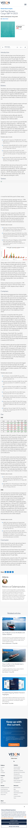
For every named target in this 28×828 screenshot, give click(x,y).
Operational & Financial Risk (19, 772)
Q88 (2, 782)
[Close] (24, 806)
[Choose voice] (25, 47)
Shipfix (2, 779)
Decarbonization (17, 767)
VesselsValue (3, 781)
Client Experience (4, 789)
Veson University (4, 792)
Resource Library (17, 787)
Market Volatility (17, 768)
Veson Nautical (5, 3)
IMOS (2, 777)
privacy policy (17, 736)
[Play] (3, 47)
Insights (2, 770)
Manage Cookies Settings (14, 826)
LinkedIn (5, 572)
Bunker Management (18, 780)
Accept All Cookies (14, 820)
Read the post (14, 631)
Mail (1, 769)
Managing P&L (17, 774)
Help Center (3, 794)
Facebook (8, 572)
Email (13, 572)
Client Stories (16, 791)
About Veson (3, 802)
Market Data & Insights (8, 618)
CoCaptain (3, 772)
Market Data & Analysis (5, 791)
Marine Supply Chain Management (18, 778)
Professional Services (5, 787)
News (15, 798)
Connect (2, 767)
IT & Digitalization (17, 782)
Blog (15, 789)
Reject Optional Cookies (14, 823)
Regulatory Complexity (18, 770)
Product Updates (17, 796)
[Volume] (17, 47)
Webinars (16, 794)
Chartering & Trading (18, 775)
